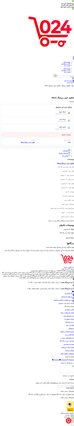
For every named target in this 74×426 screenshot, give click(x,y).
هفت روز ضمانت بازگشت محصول (63, 300)
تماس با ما (67, 65)
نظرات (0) (65, 156)
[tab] (35, 150)
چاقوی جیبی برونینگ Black (28, 142)
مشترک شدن (70, 388)
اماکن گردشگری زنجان (67, 312)
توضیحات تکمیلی (63, 153)
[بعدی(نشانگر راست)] (71, 425)
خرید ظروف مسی (68, 316)
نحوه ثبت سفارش (68, 344)
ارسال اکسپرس (69, 293)
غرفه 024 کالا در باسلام (67, 331)
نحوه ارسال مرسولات (67, 347)
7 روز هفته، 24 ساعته (67, 296)
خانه (72, 85)
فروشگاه (71, 328)
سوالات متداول (69, 350)
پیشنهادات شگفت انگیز (67, 353)
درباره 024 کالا (70, 322)
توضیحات (65, 150)
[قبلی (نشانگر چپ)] (73, 425)
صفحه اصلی (66, 62)
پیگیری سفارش (65, 63)
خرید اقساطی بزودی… (67, 338)
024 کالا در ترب (69, 334)
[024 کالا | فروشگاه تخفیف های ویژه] (51, 55)
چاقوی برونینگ (66, 85)
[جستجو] (55, 75)
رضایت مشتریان (69, 319)
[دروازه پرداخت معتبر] (70, 411)
